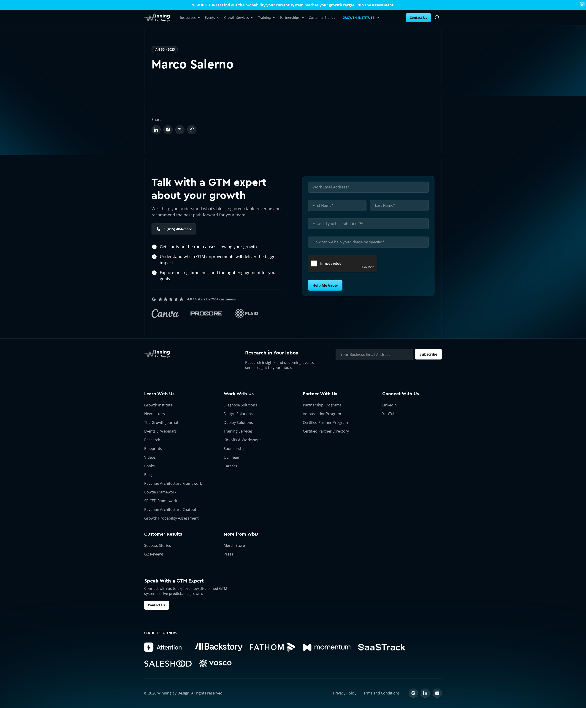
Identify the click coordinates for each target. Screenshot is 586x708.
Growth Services (236, 17)
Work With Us (239, 393)
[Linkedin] (156, 129)
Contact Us (418, 17)
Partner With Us (320, 393)
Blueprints (153, 448)
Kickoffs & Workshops (242, 439)
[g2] (413, 693)
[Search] (437, 17)
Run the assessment (374, 5)
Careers (230, 465)
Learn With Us (159, 393)
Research (152, 439)
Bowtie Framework (160, 492)
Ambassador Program (322, 413)
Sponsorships (235, 448)
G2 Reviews (154, 554)
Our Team (232, 457)
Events (210, 17)
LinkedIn (389, 405)
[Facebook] (168, 129)
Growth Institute (158, 405)
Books (149, 465)
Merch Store (234, 545)
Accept (339, 689)
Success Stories (157, 545)
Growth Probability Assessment (171, 518)
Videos (150, 457)
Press (228, 554)
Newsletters (154, 413)
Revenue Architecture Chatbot (170, 509)
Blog (148, 474)
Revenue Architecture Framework (173, 483)
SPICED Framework (160, 500)
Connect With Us (400, 393)
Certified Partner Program (325, 422)
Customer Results (163, 534)
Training (264, 17)
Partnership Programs (322, 405)
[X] (179, 129)
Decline (376, 689)
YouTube (390, 413)
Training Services (238, 431)
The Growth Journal (161, 422)
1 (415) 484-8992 (178, 228)
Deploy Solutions (238, 422)
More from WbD (241, 534)
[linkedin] (425, 693)
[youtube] (437, 693)
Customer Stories (322, 17)
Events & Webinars (160, 431)
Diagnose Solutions (240, 405)
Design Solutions (238, 413)
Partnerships (290, 17)
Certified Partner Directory (326, 431)
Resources (188, 17)
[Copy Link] (191, 129)
